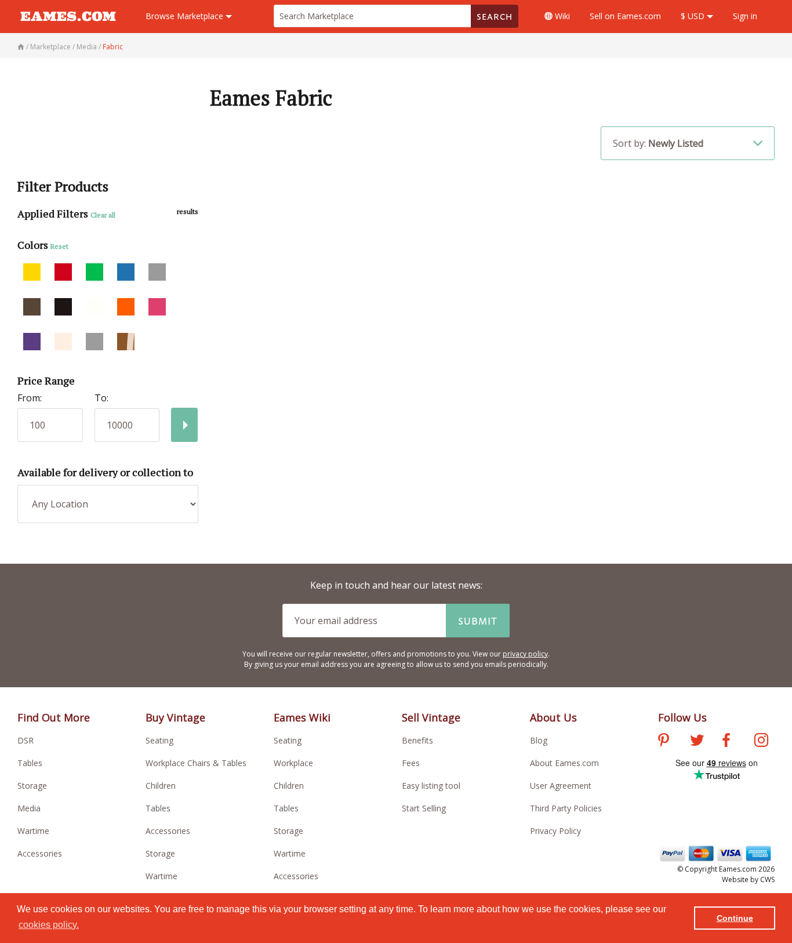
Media (29, 808)
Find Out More (53, 717)
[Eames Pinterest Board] (663, 741)
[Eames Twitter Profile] (697, 741)
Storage (32, 785)
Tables (29, 762)
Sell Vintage (431, 717)
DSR (25, 740)
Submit (477, 620)
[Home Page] (21, 47)
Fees (411, 762)
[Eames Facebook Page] (726, 741)
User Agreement (560, 785)
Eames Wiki (302, 717)
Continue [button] (735, 918)
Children (161, 785)
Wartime (33, 830)
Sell (625, 15)
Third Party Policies (566, 808)
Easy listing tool (431, 785)
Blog (538, 740)
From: (29, 397)
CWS (767, 879)
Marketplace (186, 15)
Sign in (745, 15)
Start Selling (424, 808)
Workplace (293, 762)
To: (101, 397)
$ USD (694, 15)
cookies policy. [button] (49, 925)
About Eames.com (564, 762)
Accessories (39, 853)
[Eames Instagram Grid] (761, 741)
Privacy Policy (555, 830)
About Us (553, 717)
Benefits (417, 740)
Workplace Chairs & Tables (196, 762)
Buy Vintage (175, 717)
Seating (159, 740)
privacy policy (525, 654)
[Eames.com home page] (68, 26)
